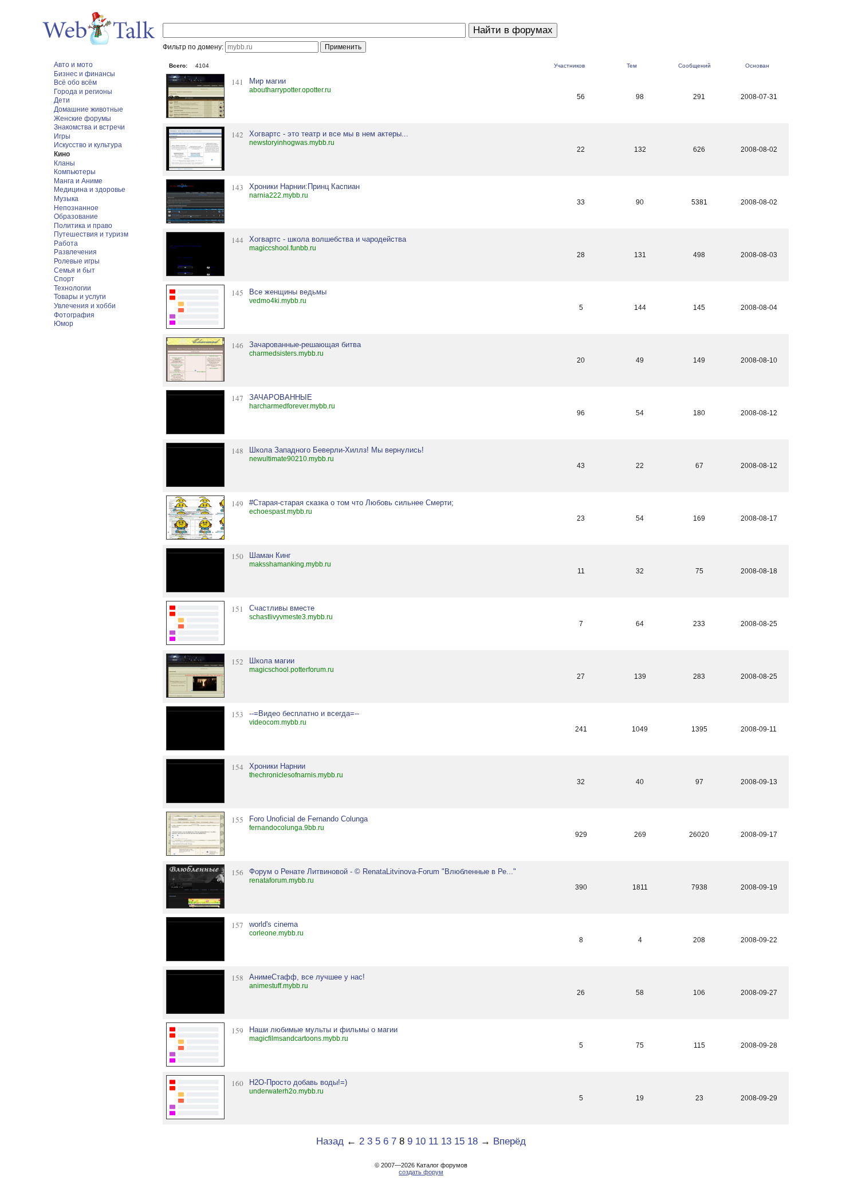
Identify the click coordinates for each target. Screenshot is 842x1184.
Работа (66, 243)
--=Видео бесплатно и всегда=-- (304, 713)
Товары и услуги (80, 297)
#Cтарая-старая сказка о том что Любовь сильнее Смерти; (351, 502)
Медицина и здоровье (89, 190)
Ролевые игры (77, 261)
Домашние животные (88, 109)
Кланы (64, 163)
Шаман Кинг (270, 555)
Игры (62, 136)
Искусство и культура (88, 145)
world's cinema (273, 924)
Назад (330, 1141)
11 (433, 1141)
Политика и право (83, 226)
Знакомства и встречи (89, 127)
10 (420, 1141)
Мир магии (267, 81)
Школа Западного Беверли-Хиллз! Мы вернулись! (336, 450)
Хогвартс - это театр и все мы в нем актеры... (328, 133)
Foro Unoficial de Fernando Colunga (308, 819)
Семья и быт (74, 270)
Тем (632, 65)
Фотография (74, 315)
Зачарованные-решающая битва (305, 344)
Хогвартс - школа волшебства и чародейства (327, 239)
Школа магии (271, 660)
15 (459, 1141)
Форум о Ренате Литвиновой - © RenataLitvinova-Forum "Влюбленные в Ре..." (382, 871)
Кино (62, 154)
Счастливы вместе (281, 608)
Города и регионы (83, 92)
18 (472, 1141)
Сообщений (694, 65)
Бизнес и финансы (84, 74)
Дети (62, 100)
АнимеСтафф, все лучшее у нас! (307, 977)
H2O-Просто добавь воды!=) (298, 1082)
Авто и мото (73, 65)
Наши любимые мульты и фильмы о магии (323, 1029)
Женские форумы (82, 119)
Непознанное (76, 208)
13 (446, 1141)
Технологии (72, 288)
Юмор (63, 324)
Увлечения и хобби (85, 306)
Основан (757, 65)
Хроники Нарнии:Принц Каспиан (304, 186)
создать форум (421, 1172)
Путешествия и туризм (91, 234)
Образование (76, 217)
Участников (569, 65)
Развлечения (75, 252)
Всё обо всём (75, 82)
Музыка (66, 199)
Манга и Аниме (78, 181)
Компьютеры (75, 172)
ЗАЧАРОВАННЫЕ (280, 397)
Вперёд (509, 1141)
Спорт (64, 279)
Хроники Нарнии (277, 766)
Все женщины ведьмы (287, 292)
